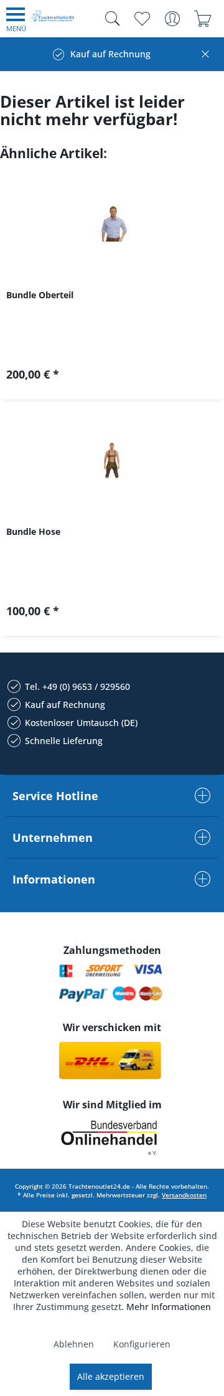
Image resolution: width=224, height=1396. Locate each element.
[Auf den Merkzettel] (112, 379)
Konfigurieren (141, 1344)
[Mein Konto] (172, 18)
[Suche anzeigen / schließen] (109, 18)
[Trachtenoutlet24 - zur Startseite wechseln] (53, 21)
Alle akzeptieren (110, 1376)
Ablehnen (74, 1344)
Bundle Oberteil (39, 295)
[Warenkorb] (203, 18)
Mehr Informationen (168, 1307)
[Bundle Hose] (112, 460)
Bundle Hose (33, 531)
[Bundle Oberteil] (112, 223)
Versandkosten (184, 1195)
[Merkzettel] (142, 18)
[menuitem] (16, 18)
